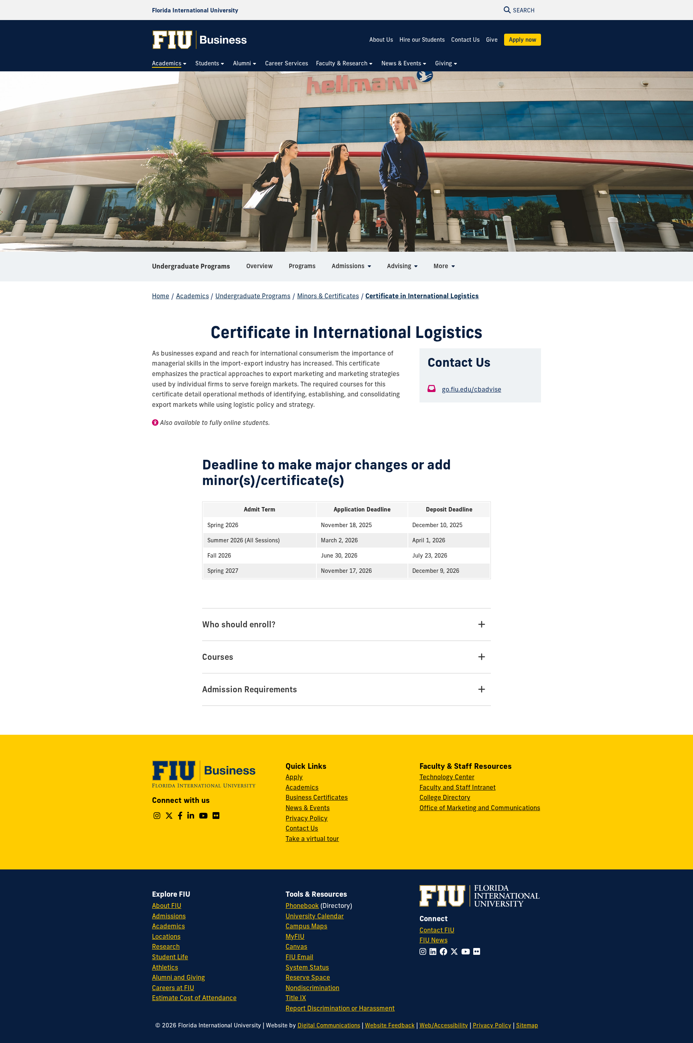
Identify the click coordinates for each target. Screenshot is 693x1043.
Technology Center (446, 777)
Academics (192, 296)
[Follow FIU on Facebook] (445, 951)
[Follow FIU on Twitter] (455, 951)
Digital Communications (329, 1025)
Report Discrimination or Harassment (340, 1008)
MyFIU (295, 936)
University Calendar (315, 916)
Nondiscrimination (312, 988)
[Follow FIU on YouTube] (467, 951)
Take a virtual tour (312, 839)
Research (166, 946)
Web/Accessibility (443, 1025)
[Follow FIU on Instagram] (424, 951)
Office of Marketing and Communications (479, 808)
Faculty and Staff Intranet (457, 787)
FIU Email (299, 957)
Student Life (170, 957)
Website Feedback (390, 1025)
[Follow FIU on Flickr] (478, 951)
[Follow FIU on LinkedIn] (435, 951)
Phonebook (302, 906)
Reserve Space (308, 977)
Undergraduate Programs (191, 266)
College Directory (444, 797)
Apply (294, 777)
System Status (307, 967)
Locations (166, 936)
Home (160, 296)
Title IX (296, 998)
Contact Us (465, 39)
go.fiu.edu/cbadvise (471, 389)
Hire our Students (422, 39)
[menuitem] (169, 63)
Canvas (296, 946)
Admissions (169, 916)
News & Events (308, 808)
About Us (381, 39)
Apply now (522, 39)
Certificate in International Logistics (422, 296)
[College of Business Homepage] (199, 40)
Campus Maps (306, 926)
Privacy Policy (307, 818)
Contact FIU (436, 930)
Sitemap (527, 1025)
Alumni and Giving (178, 977)
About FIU (166, 906)
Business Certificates (317, 797)
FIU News (433, 940)
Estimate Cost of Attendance (194, 998)
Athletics (165, 967)
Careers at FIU (173, 988)
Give (492, 39)
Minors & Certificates (328, 296)
